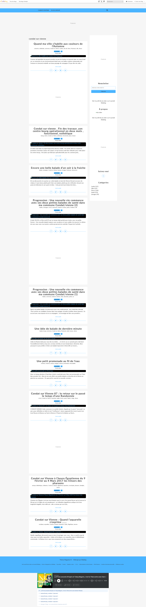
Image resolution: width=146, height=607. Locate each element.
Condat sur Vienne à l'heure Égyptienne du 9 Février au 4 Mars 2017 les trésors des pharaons (58, 481)
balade (40, 170)
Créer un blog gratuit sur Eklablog (48, 564)
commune (47, 48)
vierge (72, 398)
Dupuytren (53, 398)
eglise (58, 398)
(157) (94, 186)
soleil (68, 331)
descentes (66, 296)
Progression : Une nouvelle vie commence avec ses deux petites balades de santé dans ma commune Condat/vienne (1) (58, 292)
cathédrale (41, 48)
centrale (43, 363)
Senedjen (82, 485)
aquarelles (46, 524)
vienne (75, 331)
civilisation (45, 485)
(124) (94, 190)
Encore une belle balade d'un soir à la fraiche (58, 168)
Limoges (64, 170)
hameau (59, 170)
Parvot (61, 398)
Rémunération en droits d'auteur (86, 564)
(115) (94, 192)
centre (45, 135)
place (70, 135)
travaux (74, 135)
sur (73, 296)
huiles (65, 524)
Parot (69, 48)
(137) (94, 188)
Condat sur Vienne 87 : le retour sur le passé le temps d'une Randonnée (58, 394)
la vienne (61, 363)
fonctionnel (65, 135)
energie (56, 363)
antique (34, 485)
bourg (42, 135)
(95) (95, 194)
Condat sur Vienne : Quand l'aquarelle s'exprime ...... (58, 521)
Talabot (69, 398)
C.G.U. (76, 564)
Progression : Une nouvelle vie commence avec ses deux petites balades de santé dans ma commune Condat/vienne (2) (58, 202)
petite (68, 207)
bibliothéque (39, 485)
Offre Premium (97, 564)
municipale (71, 485)
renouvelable (72, 363)
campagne (45, 170)
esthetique (59, 135)
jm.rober (104, 101)
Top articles (58, 564)
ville (77, 48)
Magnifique (70, 524)
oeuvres (75, 524)
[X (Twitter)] (101, 1)
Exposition (61, 524)
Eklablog (83, 560)
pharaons (77, 485)
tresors (58, 487)
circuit (50, 207)
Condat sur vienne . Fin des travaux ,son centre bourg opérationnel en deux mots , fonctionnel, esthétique (58, 131)
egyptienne (60, 485)
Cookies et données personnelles (107, 564)
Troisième (72, 207)
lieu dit (65, 48)
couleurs (61, 48)
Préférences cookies (120, 564)
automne (36, 48)
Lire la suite (58, 66)
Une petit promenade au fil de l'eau (58, 361)
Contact (64, 564)
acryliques (41, 524)
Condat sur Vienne (52, 135)
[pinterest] (104, 1)
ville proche (74, 170)
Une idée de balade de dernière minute (58, 329)
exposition (65, 485)
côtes (62, 296)
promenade (66, 363)
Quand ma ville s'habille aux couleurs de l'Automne (58, 45)
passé (65, 398)
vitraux (80, 48)
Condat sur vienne (54, 48)
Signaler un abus (70, 564)
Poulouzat (73, 48)
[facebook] (99, 1)
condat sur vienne (56, 296)
